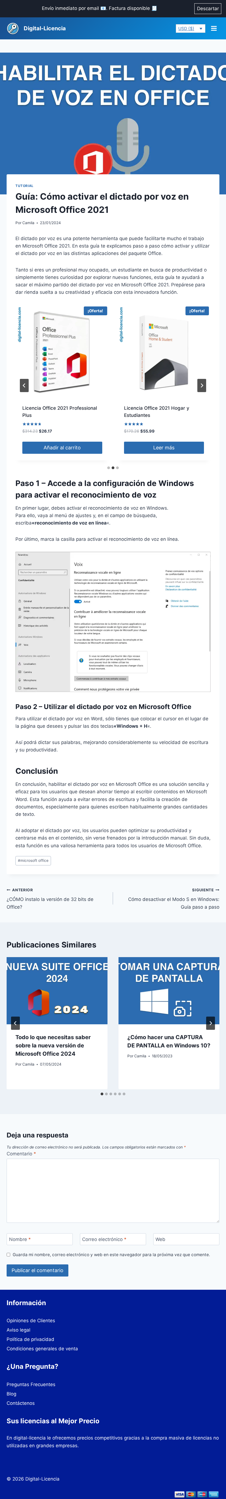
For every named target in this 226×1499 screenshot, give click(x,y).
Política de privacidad (30, 1339)
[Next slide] (201, 385)
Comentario (21, 1153)
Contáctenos (21, 1403)
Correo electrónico (104, 1239)
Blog (11, 1394)
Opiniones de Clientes (31, 1320)
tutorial (24, 186)
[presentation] (57, 990)
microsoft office (33, 860)
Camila (28, 223)
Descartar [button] (208, 8)
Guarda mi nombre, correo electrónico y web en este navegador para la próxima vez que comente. (111, 1254)
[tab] (108, 467)
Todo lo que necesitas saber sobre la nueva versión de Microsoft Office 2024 (53, 1045)
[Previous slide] (24, 385)
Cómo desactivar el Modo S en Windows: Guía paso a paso (173, 899)
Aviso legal (18, 1330)
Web (160, 1239)
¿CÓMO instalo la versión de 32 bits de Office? (50, 899)
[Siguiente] (210, 1023)
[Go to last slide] (15, 1023)
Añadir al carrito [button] (62, 447)
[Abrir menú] (213, 28)
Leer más (163, 447)
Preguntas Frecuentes (31, 1384)
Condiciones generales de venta (42, 1348)
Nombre (20, 1239)
